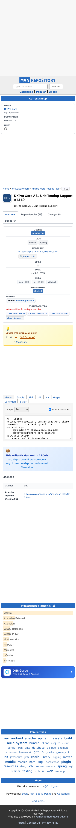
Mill (39, 397)
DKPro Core (10, 109)
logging (57, 756)
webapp (60, 771)
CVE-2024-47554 (59, 313)
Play (32, 793)
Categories (26, 91)
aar (7, 738)
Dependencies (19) (31, 214)
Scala (25, 793)
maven (67, 757)
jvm (27, 757)
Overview (10, 214)
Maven (8, 397)
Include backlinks (60, 409)
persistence (53, 761)
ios (6, 757)
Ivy (47, 397)
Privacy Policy (50, 822)
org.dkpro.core (21, 188)
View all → (27, 467)
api (40, 738)
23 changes (21, 342)
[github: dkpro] (5, 128)
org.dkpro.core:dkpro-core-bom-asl (27, 463)
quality (32, 242)
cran (20, 747)
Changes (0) (55, 214)
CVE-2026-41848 (16, 313)
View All (52, 282)
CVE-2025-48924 (37, 313)
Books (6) (10, 220)
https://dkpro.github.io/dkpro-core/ (38, 251)
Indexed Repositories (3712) (38, 605)
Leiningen (10, 401)
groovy (61, 752)
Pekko (47, 793)
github (39, 752)
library (46, 757)
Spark (39, 793)
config (12, 747)
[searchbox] (30, 86)
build (68, 738)
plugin (66, 762)
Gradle (20, 397)
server (40, 766)
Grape (56, 397)
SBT (30, 397)
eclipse (52, 747)
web (50, 771)
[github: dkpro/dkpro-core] (38, 265)
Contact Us (33, 822)
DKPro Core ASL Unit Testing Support (43, 196)
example (63, 747)
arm (48, 738)
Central (38, 291)
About (53, 91)
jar (39, 282)
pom (24, 282)
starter (16, 771)
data (28, 747)
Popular (41, 91)
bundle (34, 743)
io (69, 752)
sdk (31, 766)
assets (58, 738)
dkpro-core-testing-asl (45, 188)
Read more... (38, 800)
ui (43, 771)
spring (63, 766)
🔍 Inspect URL (27, 256)
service (51, 766)
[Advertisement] (38, 37)
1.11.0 (21, 200)
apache (31, 738)
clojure (56, 743)
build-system (17, 743)
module (23, 762)
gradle (50, 752)
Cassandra (63, 793)
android (17, 738)
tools (38, 771)
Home (6, 188)
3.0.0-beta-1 (27, 337)
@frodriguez (52, 786)
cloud (65, 743)
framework (25, 752)
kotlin (35, 757)
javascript (16, 757)
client (46, 743)
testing (43, 242)
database (38, 747)
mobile (10, 762)
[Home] (38, 82)
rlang (23, 766)
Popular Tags (38, 731)
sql (70, 766)
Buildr (23, 401)
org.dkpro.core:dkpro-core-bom (27, 459)
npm (32, 762)
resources (11, 766)
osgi (40, 762)
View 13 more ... (15, 318)
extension (12, 752)
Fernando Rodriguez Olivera (52, 816)
